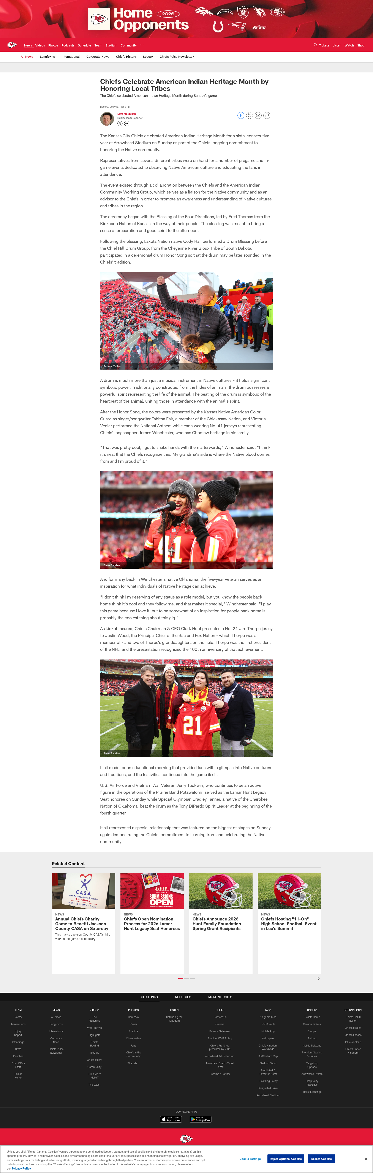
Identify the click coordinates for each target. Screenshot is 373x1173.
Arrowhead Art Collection (219, 1056)
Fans (133, 1045)
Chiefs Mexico (353, 1027)
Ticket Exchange (312, 1091)
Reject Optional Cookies (286, 1158)
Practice (133, 1031)
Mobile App (268, 1031)
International (56, 1031)
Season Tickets (312, 1024)
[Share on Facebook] (240, 118)
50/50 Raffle (268, 1024)
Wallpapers (268, 1038)
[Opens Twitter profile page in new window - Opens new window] (120, 123)
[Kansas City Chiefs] (186, 1139)
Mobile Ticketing (311, 1045)
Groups (312, 1031)
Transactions (18, 1024)
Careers (219, 1024)
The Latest (94, 1084)
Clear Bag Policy (268, 1080)
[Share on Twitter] (249, 118)
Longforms (56, 1024)
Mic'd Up (94, 1052)
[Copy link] (266, 115)
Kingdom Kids (268, 1016)
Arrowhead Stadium (268, 1095)
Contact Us (219, 1016)
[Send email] (258, 118)
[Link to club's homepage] (12, 45)
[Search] (315, 45)
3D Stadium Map (268, 1056)
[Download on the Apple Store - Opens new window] (171, 1119)
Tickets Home (312, 1016)
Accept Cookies (321, 1158)
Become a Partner (220, 1073)
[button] (181, 978)
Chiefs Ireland (353, 1041)
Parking (312, 1038)
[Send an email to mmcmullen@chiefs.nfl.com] (126, 123)
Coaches (18, 1056)
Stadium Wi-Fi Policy (220, 1038)
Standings (18, 1041)
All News (56, 1016)
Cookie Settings (250, 1158)
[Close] (366, 1159)
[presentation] (319, 979)
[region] (186, 1159)
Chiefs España (353, 1034)
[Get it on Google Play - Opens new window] (200, 1121)
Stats (18, 1048)
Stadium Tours (268, 1063)
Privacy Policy (21, 1168)
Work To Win (94, 1027)
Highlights (94, 1034)
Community (94, 1066)
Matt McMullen (126, 113)
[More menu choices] (142, 45)
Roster (18, 1016)
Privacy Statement (220, 1031)
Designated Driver (268, 1088)
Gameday (133, 1016)
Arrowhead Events (312, 1073)
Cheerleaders (94, 1059)
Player (133, 1024)
